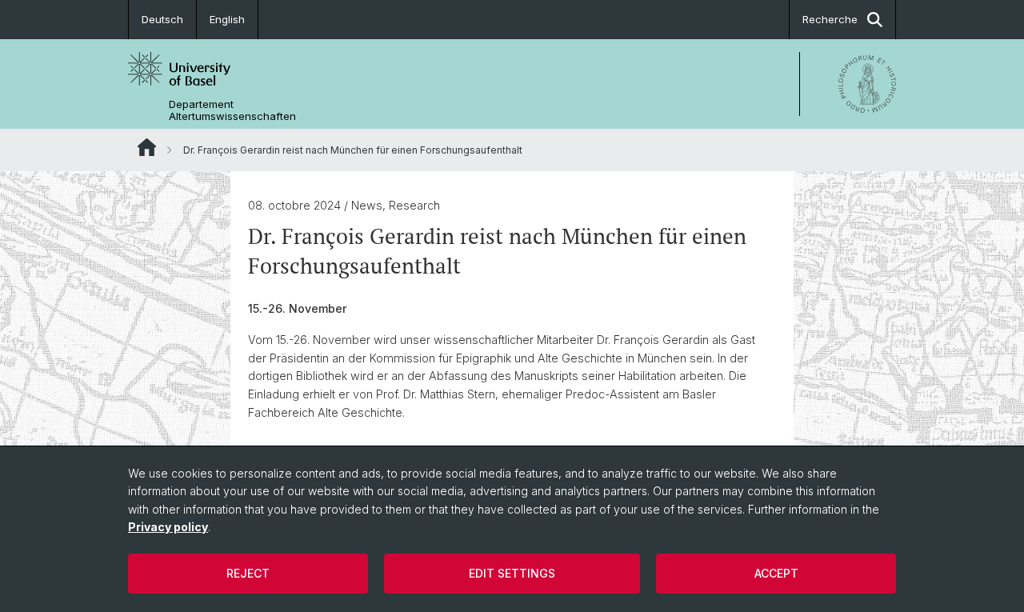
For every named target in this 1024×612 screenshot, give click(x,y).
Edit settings (512, 573)
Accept (776, 573)
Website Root (147, 147)
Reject (248, 573)
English (227, 19)
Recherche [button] (830, 19)
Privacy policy (168, 527)
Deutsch (162, 19)
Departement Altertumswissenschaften (232, 110)
